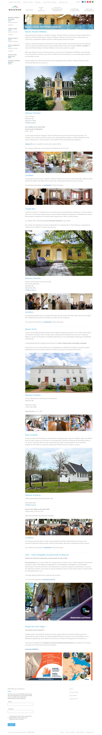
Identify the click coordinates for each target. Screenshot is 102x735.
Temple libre (12, 28)
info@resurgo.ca (30, 123)
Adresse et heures (13, 22)
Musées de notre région (14, 61)
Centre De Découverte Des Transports (57, 9)
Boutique (37, 2)
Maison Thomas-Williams (14, 18)
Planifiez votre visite (14, 2)
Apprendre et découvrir (74, 9)
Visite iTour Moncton (12, 55)
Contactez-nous (63, 2)
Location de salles (28, 2)
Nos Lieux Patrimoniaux (89, 9)
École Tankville (13, 45)
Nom (9, 701)
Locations (10, 25)
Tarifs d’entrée (73, 695)
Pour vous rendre (73, 692)
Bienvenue (29, 10)
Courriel (10, 709)
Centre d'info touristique (49, 2)
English (78, 2)
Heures (71, 689)
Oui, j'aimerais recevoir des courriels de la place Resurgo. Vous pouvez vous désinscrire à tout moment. (20, 717)
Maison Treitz (13, 38)
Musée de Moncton (41, 9)
